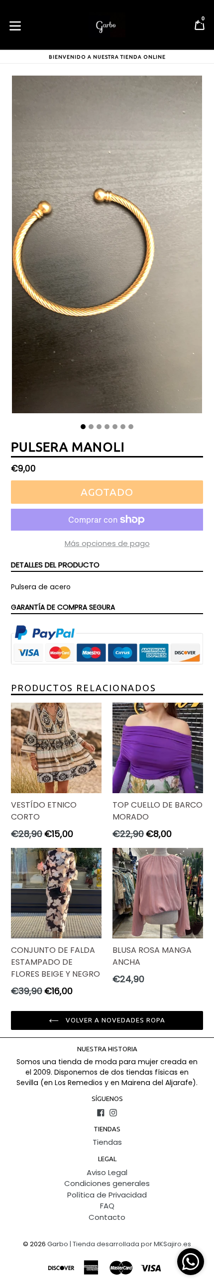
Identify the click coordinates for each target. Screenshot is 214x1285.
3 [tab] (99, 426)
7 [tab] (130, 426)
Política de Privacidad (107, 1195)
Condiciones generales (107, 1183)
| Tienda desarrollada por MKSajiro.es (130, 1244)
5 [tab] (114, 426)
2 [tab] (91, 426)
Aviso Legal (107, 1172)
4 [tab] (107, 426)
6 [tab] (122, 426)
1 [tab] (83, 426)
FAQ (107, 1205)
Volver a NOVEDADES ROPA (115, 1019)
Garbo (57, 1244)
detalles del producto (55, 564)
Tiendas (107, 1142)
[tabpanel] (107, 247)
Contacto (107, 1217)
